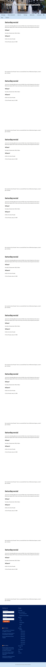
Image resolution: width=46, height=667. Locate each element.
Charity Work (21, 622)
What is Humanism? (11, 15)
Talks (20, 618)
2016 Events (23, 636)
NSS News (5, 628)
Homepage (3, 15)
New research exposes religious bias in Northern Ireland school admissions (8, 653)
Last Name (5, 617)
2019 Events (23, 631)
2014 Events (23, 640)
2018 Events (23, 633)
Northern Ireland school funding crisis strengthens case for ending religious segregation (8, 649)
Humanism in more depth (23, 615)
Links (20, 626)
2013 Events (23, 642)
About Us (19, 15)
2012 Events (23, 644)
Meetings (25, 15)
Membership (32, 15)
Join (20, 647)
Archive (20, 629)
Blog (2, 17)
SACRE (20, 624)
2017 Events (23, 634)
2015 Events (23, 638)
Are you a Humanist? (23, 613)
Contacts (7, 17)
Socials (20, 620)
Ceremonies (39, 15)
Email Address (5, 610)
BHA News (5, 645)
